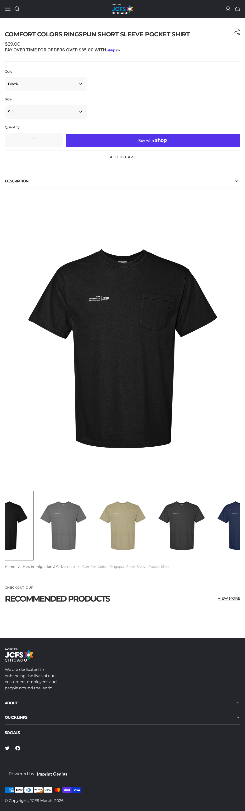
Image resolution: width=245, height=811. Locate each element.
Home (10, 566)
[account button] (228, 9)
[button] (237, 9)
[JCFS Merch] (122, 9)
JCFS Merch (41, 800)
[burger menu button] (8, 9)
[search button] (17, 9)
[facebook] (17, 748)
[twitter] (7, 748)
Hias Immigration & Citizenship (49, 566)
